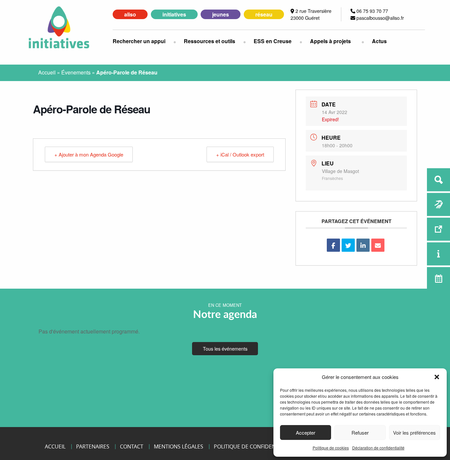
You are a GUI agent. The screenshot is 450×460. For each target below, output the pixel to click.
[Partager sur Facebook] (333, 245)
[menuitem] (143, 41)
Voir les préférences (414, 432)
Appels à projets (330, 41)
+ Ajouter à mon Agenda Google (88, 154)
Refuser (360, 432)
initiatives (174, 14)
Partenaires (92, 446)
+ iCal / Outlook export (240, 154)
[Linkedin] (363, 245)
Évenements (76, 72)
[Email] (377, 245)
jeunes (220, 14)
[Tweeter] (348, 245)
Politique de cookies (331, 447)
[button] (437, 377)
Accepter (305, 432)
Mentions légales (178, 446)
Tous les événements (225, 348)
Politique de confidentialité (253, 446)
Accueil (47, 72)
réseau (263, 14)
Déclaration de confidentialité (378, 447)
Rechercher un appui (139, 41)
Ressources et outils (209, 41)
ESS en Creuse (273, 41)
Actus (379, 41)
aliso (130, 14)
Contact (131, 446)
